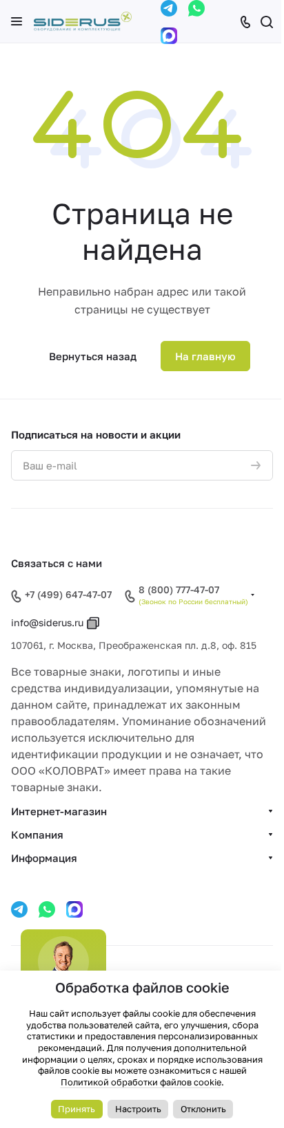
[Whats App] (196, 8)
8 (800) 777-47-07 (179, 589)
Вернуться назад (92, 356)
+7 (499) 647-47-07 (68, 594)
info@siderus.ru (47, 622)
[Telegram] (169, 8)
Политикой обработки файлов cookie (141, 1081)
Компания (37, 834)
